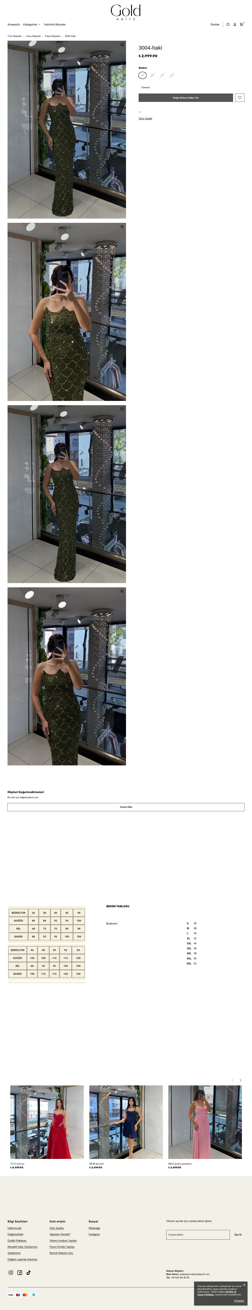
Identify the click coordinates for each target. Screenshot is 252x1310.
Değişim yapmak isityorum (23, 1259)
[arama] (228, 24)
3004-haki (70, 36)
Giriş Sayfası (57, 1228)
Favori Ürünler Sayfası (62, 1246)
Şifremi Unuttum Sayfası (63, 1240)
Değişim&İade (15, 1234)
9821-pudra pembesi (179, 1163)
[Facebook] (19, 1272)
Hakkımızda (14, 1228)
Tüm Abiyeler (15, 36)
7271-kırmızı (17, 1163)
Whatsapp (94, 1228)
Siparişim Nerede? (60, 1234)
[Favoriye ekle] (239, 98)
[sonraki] (242, 1080)
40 (162, 75)
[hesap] (235, 24)
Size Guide (145, 118)
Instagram (94, 1234)
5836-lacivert (96, 1163)
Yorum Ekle (126, 807)
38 (152, 75)
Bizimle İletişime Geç (61, 1253)
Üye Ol (238, 1234)
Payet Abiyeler (53, 36)
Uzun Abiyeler (33, 36)
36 (142, 75)
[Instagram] (11, 1272)
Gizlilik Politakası (17, 1240)
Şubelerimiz (14, 1253)
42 (171, 75)
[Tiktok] (28, 1272)
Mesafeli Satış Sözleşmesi (22, 1246)
